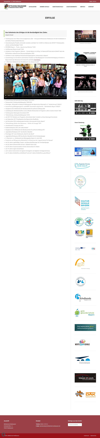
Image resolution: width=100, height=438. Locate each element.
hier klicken (37, 60)
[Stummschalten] (89, 113)
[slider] (93, 112)
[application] (85, 113)
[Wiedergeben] (77, 113)
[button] (3, 434)
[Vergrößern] (94, 149)
